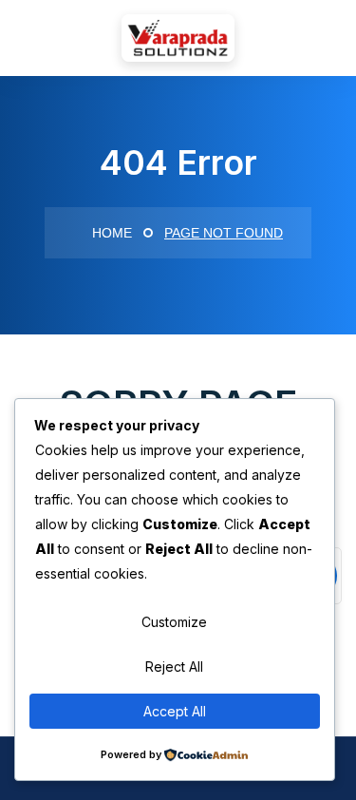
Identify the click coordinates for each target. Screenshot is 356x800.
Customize (174, 622)
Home (110, 232)
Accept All (174, 711)
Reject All (174, 666)
